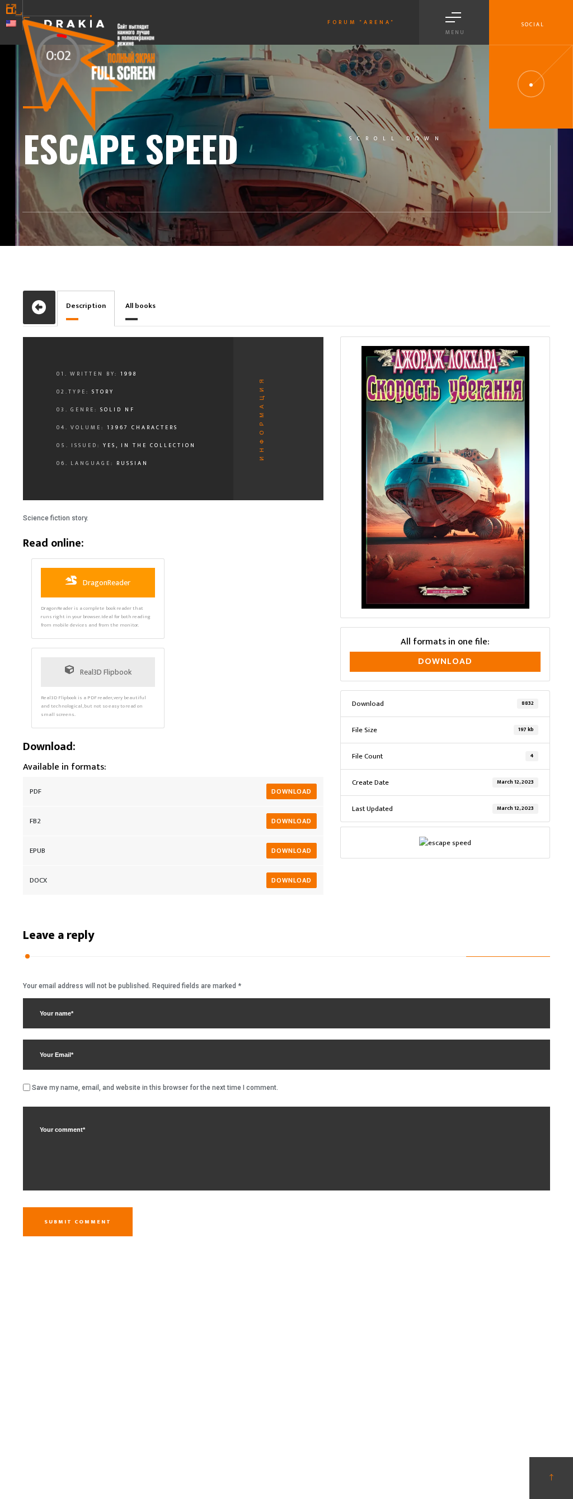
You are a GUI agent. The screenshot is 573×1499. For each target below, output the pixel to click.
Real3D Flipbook (104, 672)
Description (86, 306)
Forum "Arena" (361, 22)
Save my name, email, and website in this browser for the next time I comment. (155, 1088)
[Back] (39, 307)
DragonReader (105, 582)
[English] (11, 23)
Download (291, 791)
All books (140, 306)
